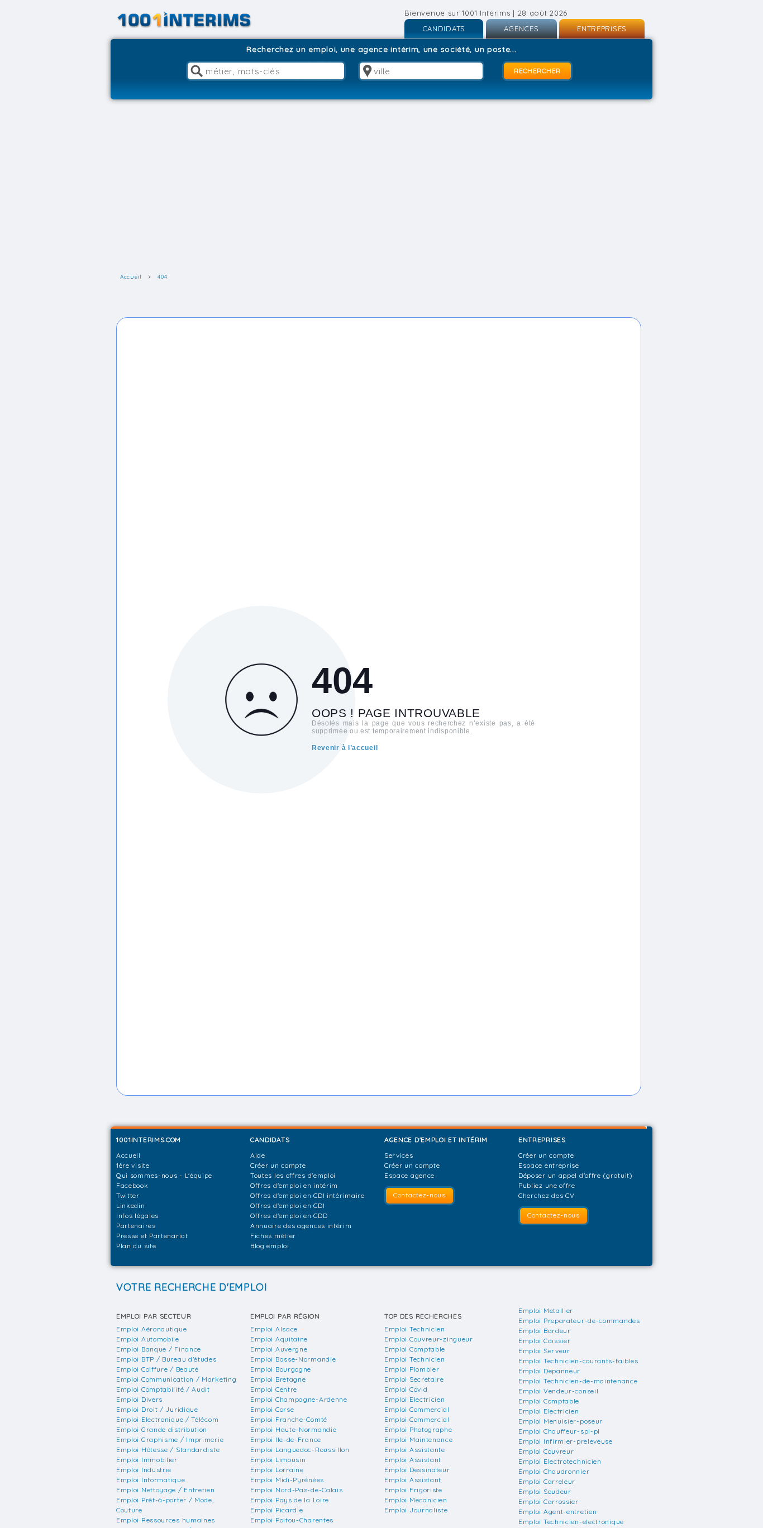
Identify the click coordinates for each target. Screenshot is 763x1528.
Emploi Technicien (414, 1329)
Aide (257, 1155)
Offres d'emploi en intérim (294, 1185)
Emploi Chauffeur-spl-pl (559, 1431)
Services (398, 1155)
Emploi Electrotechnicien (560, 1461)
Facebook (132, 1185)
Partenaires (136, 1225)
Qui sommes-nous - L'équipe (164, 1175)
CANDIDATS (443, 28)
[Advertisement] (381, 186)
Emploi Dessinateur (417, 1469)
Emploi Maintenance (418, 1439)
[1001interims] (196, 20)
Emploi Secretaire (414, 1379)
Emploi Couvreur (546, 1451)
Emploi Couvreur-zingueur (428, 1339)
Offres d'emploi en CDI (287, 1205)
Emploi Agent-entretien (557, 1511)
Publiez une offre (546, 1185)
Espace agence (409, 1175)
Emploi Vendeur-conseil (558, 1391)
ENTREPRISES (602, 28)
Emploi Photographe (418, 1429)
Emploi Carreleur (546, 1481)
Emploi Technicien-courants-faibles (578, 1361)
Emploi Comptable (414, 1349)
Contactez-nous (419, 1195)
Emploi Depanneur (549, 1371)
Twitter (128, 1195)
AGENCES (521, 28)
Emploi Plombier (412, 1369)
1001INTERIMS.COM (148, 1139)
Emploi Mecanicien (415, 1500)
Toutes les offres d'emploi (293, 1175)
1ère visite (133, 1165)
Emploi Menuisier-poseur (560, 1421)
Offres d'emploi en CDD (288, 1215)
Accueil (128, 1155)
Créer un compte (278, 1165)
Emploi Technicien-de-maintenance (577, 1381)
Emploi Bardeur (544, 1330)
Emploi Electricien (414, 1399)
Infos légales (137, 1215)
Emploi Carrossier (548, 1501)
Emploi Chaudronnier (553, 1471)
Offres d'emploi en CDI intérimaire (307, 1195)
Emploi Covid (405, 1389)
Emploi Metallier (545, 1310)
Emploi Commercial (417, 1409)
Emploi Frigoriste (413, 1490)
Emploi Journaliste (416, 1510)
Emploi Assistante (414, 1449)
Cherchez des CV (546, 1195)
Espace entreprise (548, 1165)
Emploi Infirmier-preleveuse (565, 1441)
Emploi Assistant (412, 1459)
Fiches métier (273, 1235)
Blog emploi (269, 1246)
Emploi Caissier (544, 1340)
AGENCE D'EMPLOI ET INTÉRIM (436, 1139)
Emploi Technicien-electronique (571, 1521)
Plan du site (136, 1246)
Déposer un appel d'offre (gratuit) (575, 1175)
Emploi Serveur (544, 1350)
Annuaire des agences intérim (301, 1225)
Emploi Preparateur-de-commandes (579, 1320)
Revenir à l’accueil (345, 747)
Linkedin (130, 1205)
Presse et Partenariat (152, 1235)
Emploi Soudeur (544, 1491)
